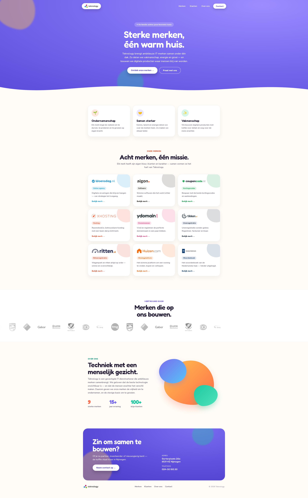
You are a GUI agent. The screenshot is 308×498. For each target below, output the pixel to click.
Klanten (193, 6)
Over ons (205, 6)
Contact (220, 6)
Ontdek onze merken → (142, 70)
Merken (182, 6)
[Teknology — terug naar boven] (91, 6)
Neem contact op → (106, 467)
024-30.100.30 (169, 469)
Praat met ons (170, 70)
